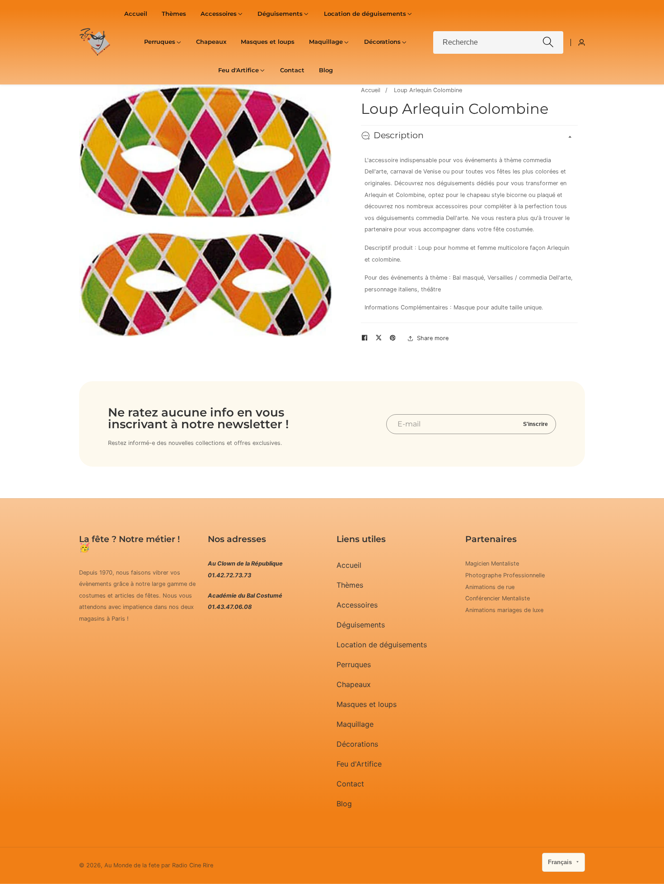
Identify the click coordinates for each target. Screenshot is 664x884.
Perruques (354, 664)
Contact (292, 70)
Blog (326, 70)
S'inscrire (535, 424)
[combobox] (498, 42)
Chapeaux (211, 41)
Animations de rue (489, 587)
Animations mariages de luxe (504, 610)
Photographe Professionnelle (505, 575)
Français (561, 862)
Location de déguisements (382, 644)
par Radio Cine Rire (187, 866)
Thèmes (174, 13)
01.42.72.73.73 (229, 575)
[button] (219, 14)
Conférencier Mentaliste (497, 598)
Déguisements (361, 624)
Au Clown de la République (245, 563)
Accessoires (357, 604)
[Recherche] (548, 42)
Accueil (135, 13)
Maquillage (355, 724)
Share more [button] (433, 338)
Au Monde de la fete (131, 866)
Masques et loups (268, 41)
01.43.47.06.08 (230, 606)
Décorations (357, 743)
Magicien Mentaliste (492, 563)
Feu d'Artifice (359, 763)
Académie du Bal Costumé (245, 595)
